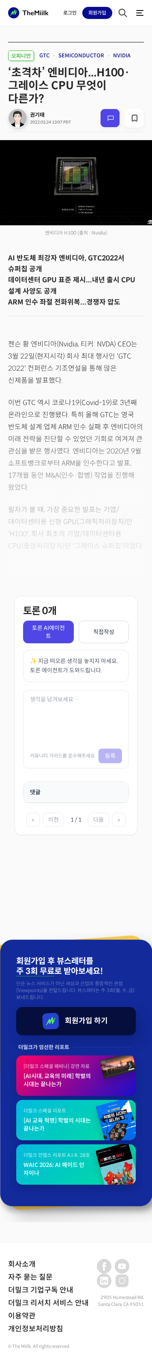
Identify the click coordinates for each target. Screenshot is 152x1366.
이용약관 (22, 1315)
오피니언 (21, 56)
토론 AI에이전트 (48, 632)
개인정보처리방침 (35, 1328)
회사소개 (22, 1264)
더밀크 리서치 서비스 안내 (48, 1303)
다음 (98, 819)
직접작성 (103, 632)
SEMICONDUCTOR (81, 55)
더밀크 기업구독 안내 (40, 1290)
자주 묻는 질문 (30, 1277)
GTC (44, 55)
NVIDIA (122, 55)
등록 (110, 756)
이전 (53, 819)
